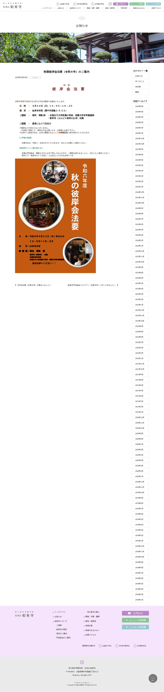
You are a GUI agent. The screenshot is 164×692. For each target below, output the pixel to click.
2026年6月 (139, 112)
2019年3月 (139, 530)
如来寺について (75, 8)
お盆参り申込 (64, 4)
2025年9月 (139, 149)
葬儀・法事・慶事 (93, 8)
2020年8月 (139, 439)
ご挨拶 (59, 625)
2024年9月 (139, 208)
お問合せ (122, 4)
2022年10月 (139, 321)
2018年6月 (139, 578)
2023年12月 (139, 251)
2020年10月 (139, 428)
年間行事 (124, 8)
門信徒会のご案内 (63, 638)
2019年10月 (139, 492)
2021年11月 (139, 364)
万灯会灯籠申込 (82, 4)
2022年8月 (139, 332)
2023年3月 (139, 294)
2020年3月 (139, 466)
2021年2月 (139, 407)
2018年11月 (139, 551)
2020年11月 (139, 423)
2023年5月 (139, 283)
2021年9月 (139, 374)
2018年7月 (139, 573)
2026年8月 (139, 106)
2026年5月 (139, 117)
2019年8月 (139, 503)
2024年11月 (139, 197)
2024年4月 (139, 235)
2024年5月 (139, 230)
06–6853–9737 (86, 675)
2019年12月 (139, 482)
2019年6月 (139, 514)
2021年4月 (139, 396)
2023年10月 (139, 262)
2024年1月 (139, 246)
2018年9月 (139, 562)
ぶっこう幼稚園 (137, 4)
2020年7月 (139, 444)
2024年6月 (139, 224)
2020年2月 (139, 471)
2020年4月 (139, 460)
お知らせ (61, 8)
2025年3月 (139, 176)
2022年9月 (139, 326)
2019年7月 (139, 509)
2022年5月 (139, 342)
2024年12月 (139, 192)
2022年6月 (139, 337)
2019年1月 (139, 541)
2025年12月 (139, 138)
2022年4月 (139, 348)
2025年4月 (139, 171)
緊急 (137, 92)
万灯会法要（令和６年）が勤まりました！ (34, 285)
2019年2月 (139, 535)
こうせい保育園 (154, 4)
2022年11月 (139, 315)
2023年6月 (139, 278)
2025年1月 (139, 187)
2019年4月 (139, 525)
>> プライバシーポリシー (82, 683)
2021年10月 (139, 369)
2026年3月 (139, 128)
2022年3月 (139, 353)
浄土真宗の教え (93, 612)
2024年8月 (139, 214)
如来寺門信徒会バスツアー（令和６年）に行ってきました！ (92, 285)
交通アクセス (156, 8)
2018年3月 (139, 594)
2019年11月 (139, 487)
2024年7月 (139, 219)
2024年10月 (139, 203)
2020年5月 (139, 455)
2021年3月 (139, 401)
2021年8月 (139, 380)
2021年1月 (139, 412)
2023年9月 (139, 267)
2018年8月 (139, 568)
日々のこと (139, 81)
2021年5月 (139, 391)
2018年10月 (139, 557)
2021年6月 (139, 385)
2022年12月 (139, 310)
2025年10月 (139, 144)
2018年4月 (139, 589)
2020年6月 (139, 450)
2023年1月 (139, 305)
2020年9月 (139, 433)
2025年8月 (139, 155)
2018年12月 (139, 546)
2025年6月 (139, 160)
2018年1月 (139, 600)
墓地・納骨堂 (110, 8)
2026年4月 (139, 122)
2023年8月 (139, 273)
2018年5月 (139, 584)
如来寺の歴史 (61, 629)
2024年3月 (139, 240)
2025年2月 (139, 181)
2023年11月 (139, 256)
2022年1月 (139, 358)
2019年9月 (139, 498)
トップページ (47, 8)
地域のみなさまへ (139, 8)
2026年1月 (139, 133)
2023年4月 (139, 289)
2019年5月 (139, 519)
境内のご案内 (61, 633)
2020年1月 (139, 476)
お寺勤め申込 (99, 4)
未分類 (138, 87)
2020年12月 (139, 417)
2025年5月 (139, 165)
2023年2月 (139, 299)
